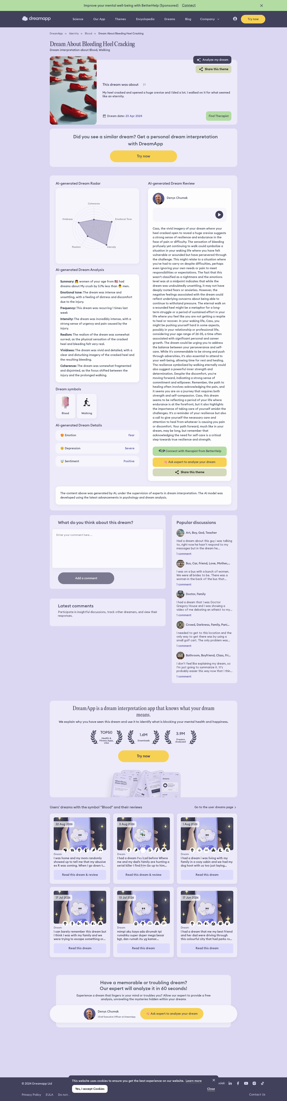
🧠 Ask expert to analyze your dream (189, 462)
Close (211, 1089)
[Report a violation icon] (144, 84)
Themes (120, 19)
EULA (49, 1095)
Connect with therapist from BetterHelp (193, 451)
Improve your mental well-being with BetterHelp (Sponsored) (131, 5)
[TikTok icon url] (262, 1083)
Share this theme (216, 69)
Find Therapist (219, 116)
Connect (189, 5)
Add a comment (86, 578)
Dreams (169, 19)
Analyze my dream (215, 60)
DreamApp (56, 33)
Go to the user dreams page (213, 807)
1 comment (183, 554)
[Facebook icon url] (238, 1083)
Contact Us (257, 1094)
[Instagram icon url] (254, 1083)
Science (78, 19)
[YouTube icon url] (246, 1083)
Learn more (194, 1081)
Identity (74, 33)
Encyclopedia (145, 19)
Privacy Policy (31, 1095)
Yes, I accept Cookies (89, 1089)
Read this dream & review (80, 875)
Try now (253, 19)
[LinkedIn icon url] (230, 1083)
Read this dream (207, 875)
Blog (188, 19)
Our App (99, 19)
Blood (88, 33)
